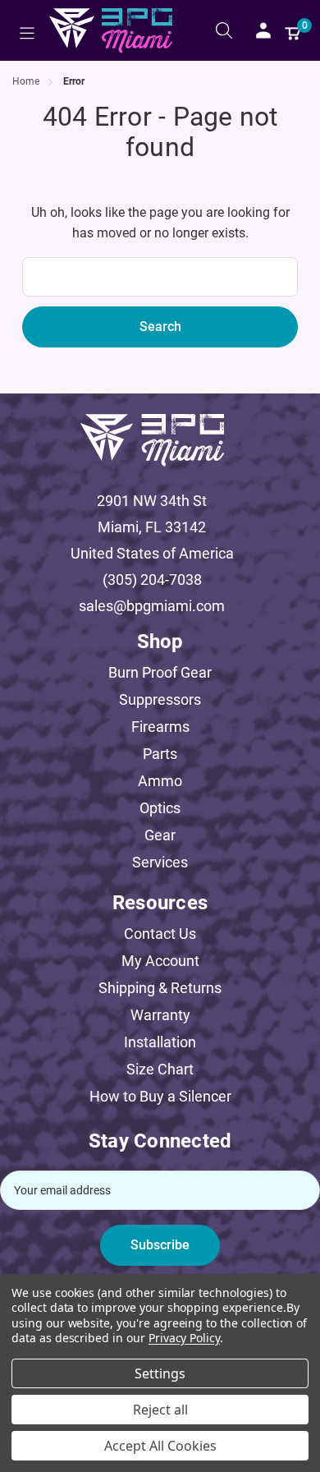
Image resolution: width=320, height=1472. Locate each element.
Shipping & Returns (160, 987)
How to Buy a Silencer (160, 1096)
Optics (160, 807)
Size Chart (160, 1069)
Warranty (160, 1015)
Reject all (160, 1410)
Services (160, 862)
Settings (160, 1373)
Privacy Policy (184, 1338)
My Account (160, 960)
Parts (160, 753)
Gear (160, 835)
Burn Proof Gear (160, 672)
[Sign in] (263, 30)
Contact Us (160, 933)
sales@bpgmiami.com (152, 605)
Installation (160, 1042)
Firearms (160, 726)
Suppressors (160, 699)
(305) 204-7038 (152, 579)
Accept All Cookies (160, 1446)
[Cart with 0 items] (293, 30)
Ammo (160, 780)
